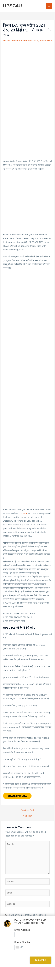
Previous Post (27, 810)
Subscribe (40, 960)
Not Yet (17, 960)
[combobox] (20, 947)
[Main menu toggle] (49, 6)
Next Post (27, 816)
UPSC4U (12, 5)
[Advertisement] (27, 71)
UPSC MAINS (28, 40)
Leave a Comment (12, 40)
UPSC (25, 513)
